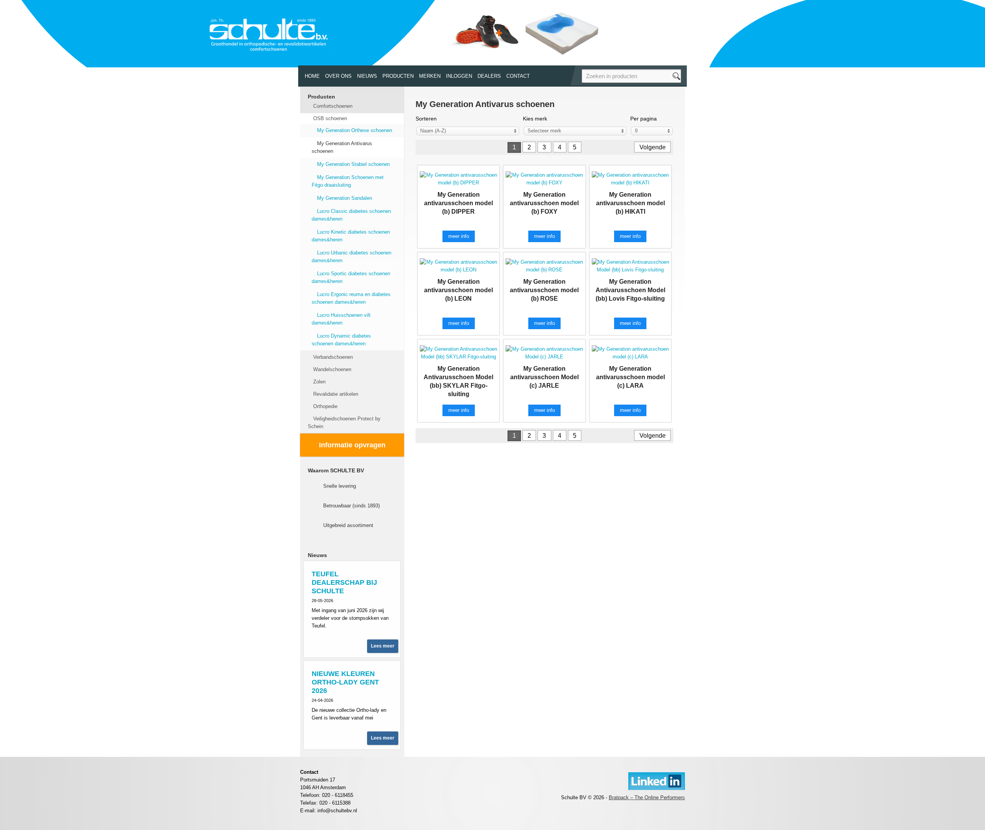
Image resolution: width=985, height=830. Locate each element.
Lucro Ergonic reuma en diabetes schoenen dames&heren (351, 298)
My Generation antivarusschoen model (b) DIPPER (458, 203)
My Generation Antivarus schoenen (342, 147)
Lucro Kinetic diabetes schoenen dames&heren (351, 236)
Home (312, 76)
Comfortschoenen (332, 106)
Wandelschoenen (332, 369)
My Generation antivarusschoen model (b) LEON (458, 290)
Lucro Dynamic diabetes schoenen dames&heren (341, 339)
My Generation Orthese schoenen (354, 130)
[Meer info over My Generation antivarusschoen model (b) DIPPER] (458, 178)
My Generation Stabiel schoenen (353, 164)
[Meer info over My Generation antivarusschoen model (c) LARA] (630, 352)
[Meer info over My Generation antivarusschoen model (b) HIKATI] (630, 178)
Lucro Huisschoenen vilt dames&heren (341, 319)
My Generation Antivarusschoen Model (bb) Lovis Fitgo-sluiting (630, 290)
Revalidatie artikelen (335, 394)
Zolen (319, 382)
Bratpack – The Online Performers (647, 797)
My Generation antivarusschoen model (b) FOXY (544, 203)
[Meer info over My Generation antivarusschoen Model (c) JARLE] (544, 352)
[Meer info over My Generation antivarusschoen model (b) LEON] (458, 265)
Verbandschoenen (333, 357)
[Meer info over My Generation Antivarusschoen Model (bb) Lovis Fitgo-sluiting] (630, 265)
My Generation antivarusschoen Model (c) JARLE (544, 377)
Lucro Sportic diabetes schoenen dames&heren (351, 277)
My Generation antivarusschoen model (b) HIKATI (630, 203)
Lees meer (382, 646)
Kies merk (535, 118)
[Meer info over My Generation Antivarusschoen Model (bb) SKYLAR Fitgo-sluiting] (458, 352)
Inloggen (459, 76)
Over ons (338, 76)
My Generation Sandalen (344, 198)
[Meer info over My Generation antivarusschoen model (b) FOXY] (544, 178)
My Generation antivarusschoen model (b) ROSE (544, 290)
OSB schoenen (330, 118)
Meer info (458, 236)
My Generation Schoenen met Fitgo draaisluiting (348, 181)
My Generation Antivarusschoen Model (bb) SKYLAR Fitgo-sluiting (458, 381)
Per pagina (643, 118)
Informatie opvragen (352, 445)
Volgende (652, 147)
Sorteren (426, 118)
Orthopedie (325, 406)
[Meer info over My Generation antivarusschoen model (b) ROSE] (544, 265)
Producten (398, 76)
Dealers (489, 76)
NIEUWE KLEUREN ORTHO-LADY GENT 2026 (345, 682)
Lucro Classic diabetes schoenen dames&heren (351, 215)
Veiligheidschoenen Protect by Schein (344, 422)
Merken (430, 76)
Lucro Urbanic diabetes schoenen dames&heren (351, 256)
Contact (518, 76)
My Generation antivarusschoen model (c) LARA (630, 377)
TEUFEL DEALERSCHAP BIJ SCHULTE (344, 582)
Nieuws (367, 76)
